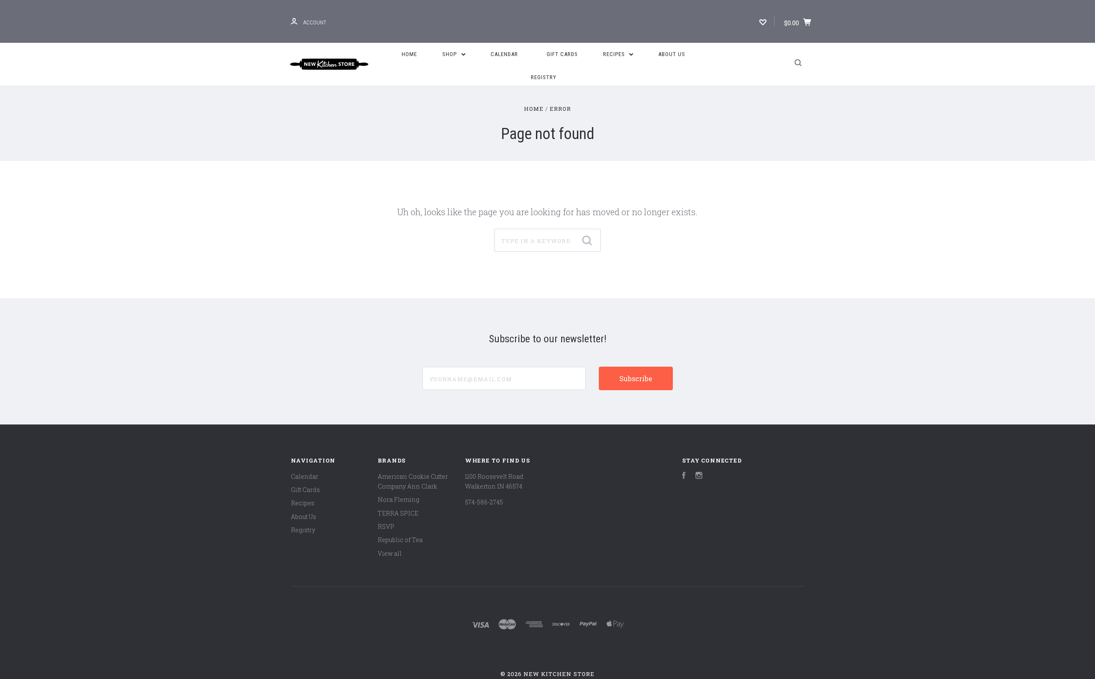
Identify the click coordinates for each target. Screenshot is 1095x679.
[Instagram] (698, 476)
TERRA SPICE (398, 513)
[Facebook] (684, 476)
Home (409, 54)
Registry (543, 77)
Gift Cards (562, 54)
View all (390, 553)
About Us (671, 54)
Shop (450, 54)
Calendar (504, 54)
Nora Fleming (398, 499)
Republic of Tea (400, 540)
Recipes (615, 54)
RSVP (386, 526)
